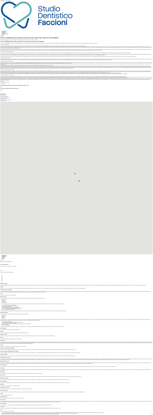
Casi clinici (3, 257)
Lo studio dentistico (4, 255)
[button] (74, 173)
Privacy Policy (8, 261)
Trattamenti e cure (4, 256)
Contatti (3, 34)
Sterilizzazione (4, 31)
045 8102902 (2, 0)
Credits (11, 261)
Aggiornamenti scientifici (5, 39)
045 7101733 (4, 100)
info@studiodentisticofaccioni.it (4, 96)
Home (1, 39)
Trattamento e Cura (4, 32)
